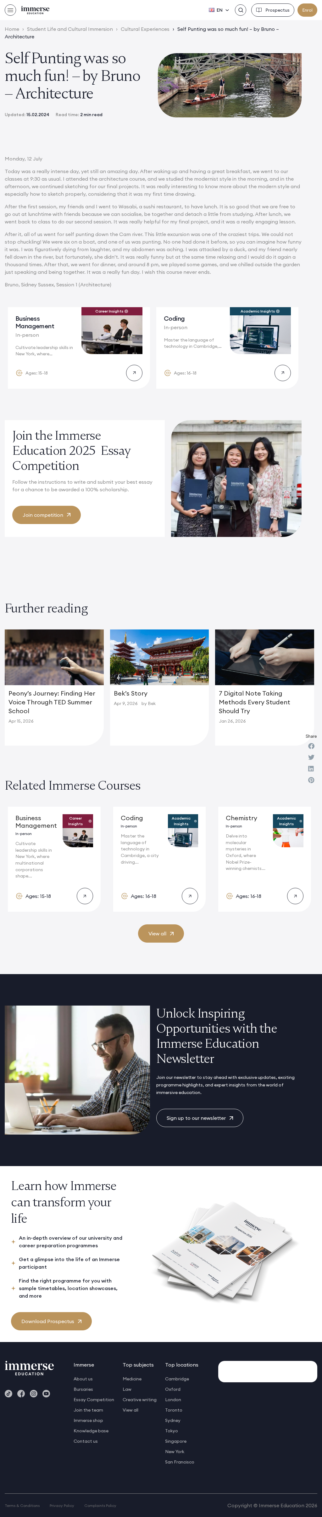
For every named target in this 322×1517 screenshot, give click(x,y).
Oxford (172, 1389)
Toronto (173, 1410)
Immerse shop (88, 1420)
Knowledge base (91, 1431)
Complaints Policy (100, 1505)
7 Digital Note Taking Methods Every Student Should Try (254, 702)
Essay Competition (94, 1399)
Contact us (86, 1441)
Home (12, 29)
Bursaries (83, 1389)
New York (174, 1451)
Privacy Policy (62, 1505)
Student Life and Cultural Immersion (70, 29)
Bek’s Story (130, 693)
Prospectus (277, 10)
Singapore (175, 1441)
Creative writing (140, 1399)
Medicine (132, 1379)
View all (157, 933)
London (173, 1399)
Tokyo (171, 1431)
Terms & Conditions (22, 1505)
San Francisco (179, 1462)
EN (220, 10)
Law (127, 1389)
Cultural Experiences (145, 29)
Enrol (307, 10)
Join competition (43, 515)
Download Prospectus (47, 1321)
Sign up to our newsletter (196, 1118)
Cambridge (177, 1379)
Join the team (88, 1410)
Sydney (172, 1420)
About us (83, 1379)
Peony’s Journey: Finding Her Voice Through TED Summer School (51, 702)
